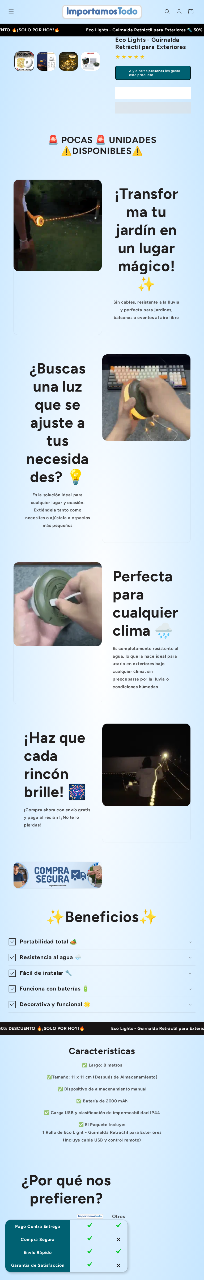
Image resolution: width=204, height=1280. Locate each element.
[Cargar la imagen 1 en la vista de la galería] (24, 61)
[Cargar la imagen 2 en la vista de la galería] (46, 61)
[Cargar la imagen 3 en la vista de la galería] (68, 61)
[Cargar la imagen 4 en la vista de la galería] (90, 61)
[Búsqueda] (167, 12)
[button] (153, 108)
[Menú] (11, 12)
